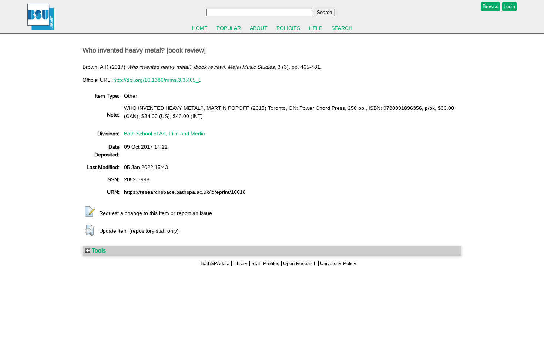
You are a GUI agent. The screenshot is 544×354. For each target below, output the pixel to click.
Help (315, 28)
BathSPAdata (215, 263)
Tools (98, 250)
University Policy (338, 263)
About (259, 28)
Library (240, 263)
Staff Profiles (265, 263)
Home (200, 28)
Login (509, 6)
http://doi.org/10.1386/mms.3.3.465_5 (157, 80)
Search (341, 28)
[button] (90, 212)
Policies (288, 28)
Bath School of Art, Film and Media (164, 133)
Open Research (299, 263)
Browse (490, 6)
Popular (228, 28)
